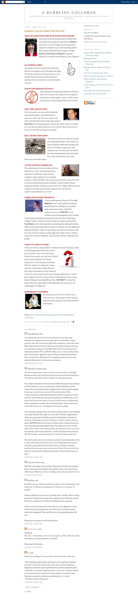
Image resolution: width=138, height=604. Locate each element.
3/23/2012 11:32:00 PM (33, 457)
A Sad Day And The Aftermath (95, 93)
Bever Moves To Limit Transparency (97, 90)
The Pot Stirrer (32, 529)
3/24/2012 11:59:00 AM (33, 524)
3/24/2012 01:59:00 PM (33, 547)
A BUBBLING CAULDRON (69, 12)
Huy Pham (58, 314)
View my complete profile (95, 42)
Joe (28, 552)
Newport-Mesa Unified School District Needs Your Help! (98, 54)
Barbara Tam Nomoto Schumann (42, 314)
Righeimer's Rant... (91, 58)
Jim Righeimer (68, 314)
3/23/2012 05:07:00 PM (60, 322)
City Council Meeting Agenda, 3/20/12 (98, 76)
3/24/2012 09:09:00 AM (33, 475)
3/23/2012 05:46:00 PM (33, 363)
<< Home (28, 591)
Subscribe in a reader (91, 25)
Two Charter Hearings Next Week (96, 73)
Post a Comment (32, 587)
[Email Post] (72, 322)
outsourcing (29, 317)
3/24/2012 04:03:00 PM (33, 582)
